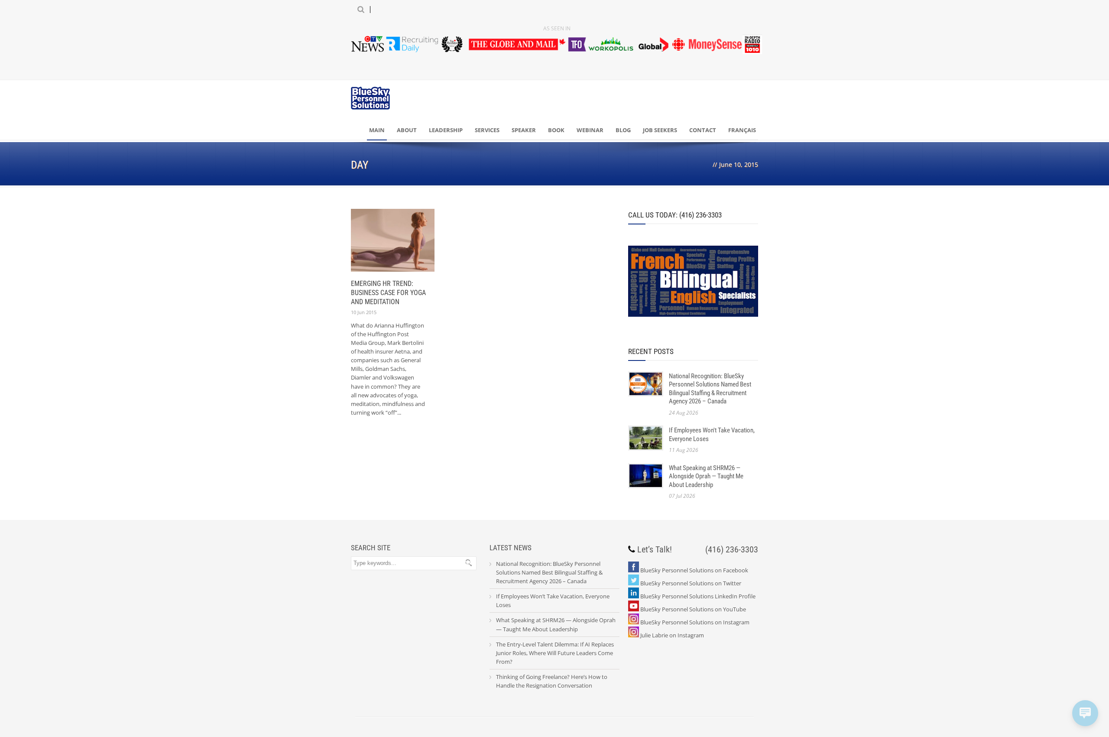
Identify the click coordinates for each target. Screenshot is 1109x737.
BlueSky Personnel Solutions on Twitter (690, 583)
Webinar (590, 130)
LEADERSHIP (446, 130)
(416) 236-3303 (731, 549)
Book (556, 130)
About (407, 130)
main (377, 130)
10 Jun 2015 (363, 312)
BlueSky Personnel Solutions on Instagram (694, 622)
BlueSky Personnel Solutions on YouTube (693, 609)
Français (742, 130)
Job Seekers (660, 130)
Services (487, 130)
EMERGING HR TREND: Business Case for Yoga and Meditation (388, 292)
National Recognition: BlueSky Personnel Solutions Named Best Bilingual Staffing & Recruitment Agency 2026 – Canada (710, 389)
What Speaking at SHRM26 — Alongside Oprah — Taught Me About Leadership (706, 476)
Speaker (524, 130)
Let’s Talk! (654, 549)
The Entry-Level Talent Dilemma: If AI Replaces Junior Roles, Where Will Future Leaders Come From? (555, 653)
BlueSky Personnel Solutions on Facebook (694, 570)
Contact (702, 130)
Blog (623, 130)
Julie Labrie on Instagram (672, 635)
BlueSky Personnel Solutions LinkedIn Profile (698, 596)
